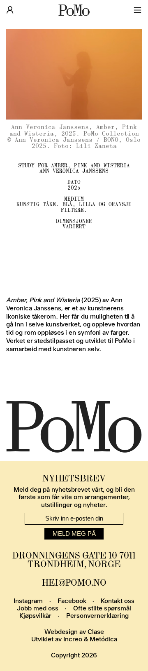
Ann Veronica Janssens (74, 171)
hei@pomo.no (74, 582)
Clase (96, 632)
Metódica (103, 639)
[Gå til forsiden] (74, 10)
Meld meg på (74, 533)
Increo (72, 639)
